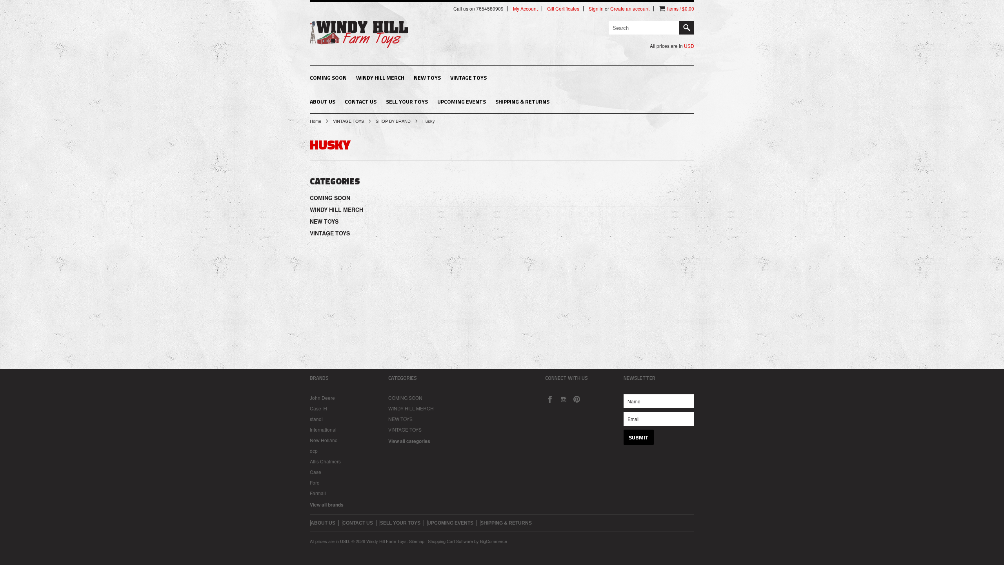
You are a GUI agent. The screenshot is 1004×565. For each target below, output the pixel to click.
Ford (315, 482)
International (323, 429)
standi (316, 419)
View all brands (327, 504)
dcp (314, 450)
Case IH (318, 408)
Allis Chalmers (325, 461)
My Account (525, 8)
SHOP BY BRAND (393, 121)
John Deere (322, 397)
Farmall (318, 493)
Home (315, 121)
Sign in (596, 8)
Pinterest (576, 399)
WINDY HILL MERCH (380, 77)
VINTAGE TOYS (468, 77)
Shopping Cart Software (450, 541)
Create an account (629, 8)
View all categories (409, 441)
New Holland (324, 440)
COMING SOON (328, 77)
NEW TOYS (427, 77)
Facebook (550, 399)
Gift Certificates (563, 8)
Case (315, 471)
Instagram (563, 399)
